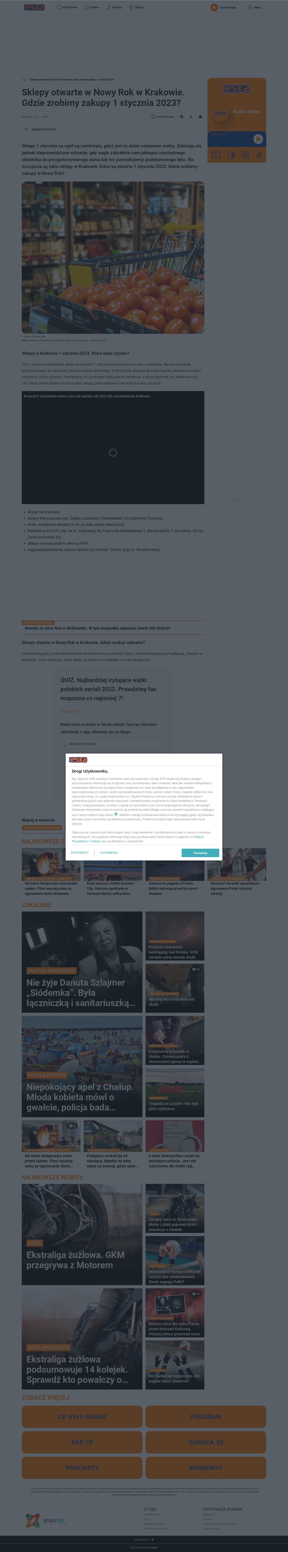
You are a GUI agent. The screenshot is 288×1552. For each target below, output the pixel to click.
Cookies (95, 841)
